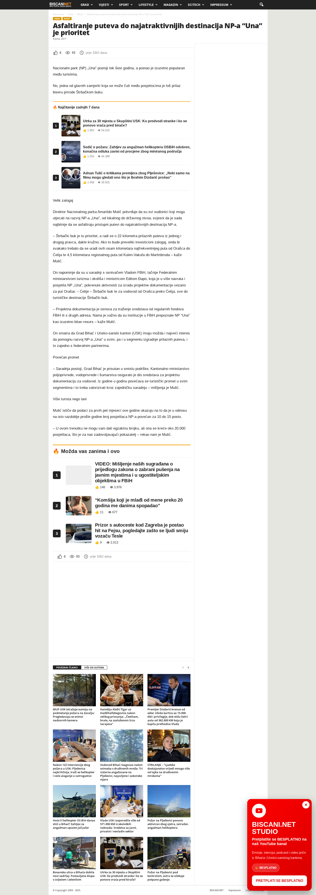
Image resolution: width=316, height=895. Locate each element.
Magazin (171, 5)
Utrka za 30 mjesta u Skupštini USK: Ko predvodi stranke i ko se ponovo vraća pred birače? (121, 875)
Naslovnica (58, 14)
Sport (124, 5)
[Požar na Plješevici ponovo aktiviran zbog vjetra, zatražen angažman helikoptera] (168, 801)
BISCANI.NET (217, 890)
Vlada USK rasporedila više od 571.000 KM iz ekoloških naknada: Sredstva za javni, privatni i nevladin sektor (120, 825)
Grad (85, 5)
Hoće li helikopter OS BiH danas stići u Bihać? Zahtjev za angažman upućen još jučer (74, 824)
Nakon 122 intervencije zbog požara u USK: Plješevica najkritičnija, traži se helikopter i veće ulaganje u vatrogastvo (74, 770)
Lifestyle (146, 5)
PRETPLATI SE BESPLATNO (279, 881)
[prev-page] (183, 667)
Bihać (80, 14)
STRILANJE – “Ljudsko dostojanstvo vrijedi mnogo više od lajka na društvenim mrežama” (168, 770)
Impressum (219, 5)
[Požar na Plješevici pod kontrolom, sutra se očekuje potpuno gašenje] (168, 853)
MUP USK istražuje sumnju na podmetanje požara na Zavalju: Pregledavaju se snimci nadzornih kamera (74, 714)
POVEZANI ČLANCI (67, 667)
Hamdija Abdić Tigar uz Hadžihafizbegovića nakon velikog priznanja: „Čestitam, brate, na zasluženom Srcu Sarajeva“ (119, 716)
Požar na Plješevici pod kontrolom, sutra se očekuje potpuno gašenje (165, 875)
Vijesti (104, 5)
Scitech (194, 5)
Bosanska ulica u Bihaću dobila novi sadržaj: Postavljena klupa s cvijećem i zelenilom (74, 875)
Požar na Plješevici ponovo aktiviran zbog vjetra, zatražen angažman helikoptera (167, 824)
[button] (261, 4)
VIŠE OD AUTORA (94, 667)
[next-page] (188, 667)
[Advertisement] (121, 609)
